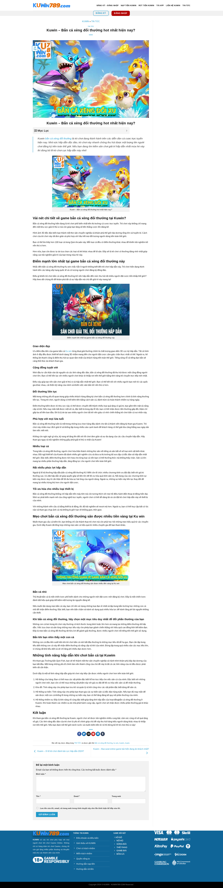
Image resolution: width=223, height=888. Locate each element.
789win (35, 877)
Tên (38, 796)
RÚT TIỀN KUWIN (146, 5)
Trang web (116, 796)
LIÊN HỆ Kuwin (173, 5)
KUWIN (85, 21)
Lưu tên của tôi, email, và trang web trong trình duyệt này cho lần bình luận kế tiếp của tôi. (80, 808)
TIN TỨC (186, 5)
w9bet (47, 877)
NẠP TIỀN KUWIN (128, 5)
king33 (52, 877)
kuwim (121, 743)
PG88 (38, 877)
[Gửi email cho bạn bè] (88, 734)
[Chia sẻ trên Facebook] (79, 734)
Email (77, 796)
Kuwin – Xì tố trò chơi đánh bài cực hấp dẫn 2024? (60, 751)
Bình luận (41, 774)
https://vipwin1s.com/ (60, 877)
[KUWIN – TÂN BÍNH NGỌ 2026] (51, 5)
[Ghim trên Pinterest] (93, 734)
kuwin (127, 743)
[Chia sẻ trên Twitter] (84, 734)
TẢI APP (160, 5)
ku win (116, 743)
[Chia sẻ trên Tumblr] (103, 734)
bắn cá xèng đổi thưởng (58, 138)
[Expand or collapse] (126, 131)
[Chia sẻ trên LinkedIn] (98, 734)
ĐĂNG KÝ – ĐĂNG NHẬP (107, 5)
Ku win (68, 351)
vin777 (43, 877)
